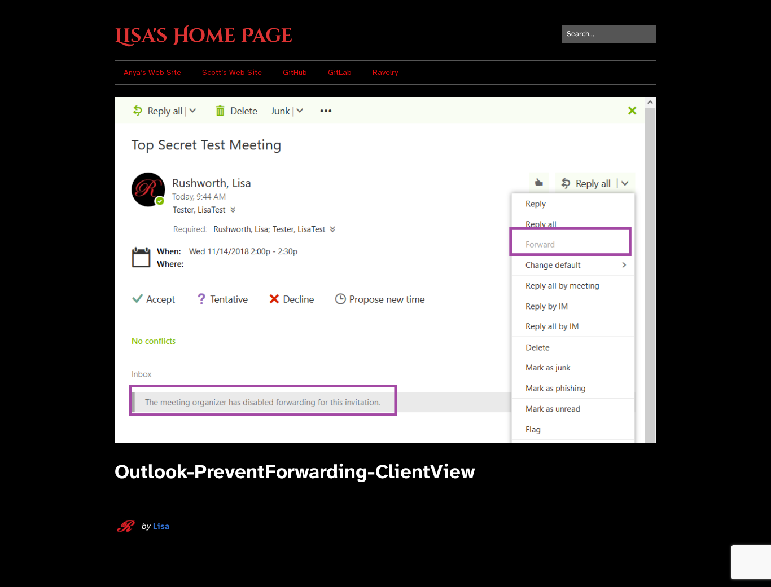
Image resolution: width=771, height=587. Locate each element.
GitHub (295, 72)
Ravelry (385, 72)
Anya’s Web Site (152, 72)
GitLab (340, 72)
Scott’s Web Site (232, 72)
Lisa (161, 526)
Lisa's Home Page (203, 36)
